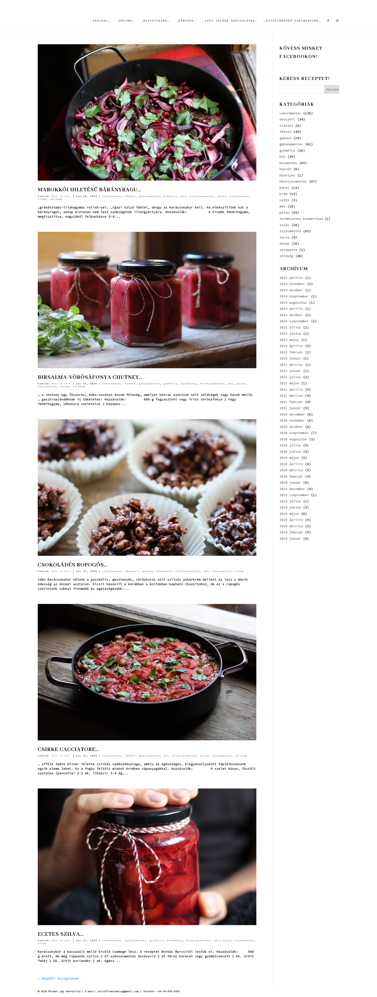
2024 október (291, 290)
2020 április (291, 464)
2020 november (292, 420)
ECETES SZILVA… (61, 934)
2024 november (292, 284)
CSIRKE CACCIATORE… (68, 749)
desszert (132, 571)
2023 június (290, 333)
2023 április (291, 346)
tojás (284, 225)
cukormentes (112, 196)
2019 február (291, 532)
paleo (222, 196)
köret (284, 188)
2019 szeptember (294, 495)
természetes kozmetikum (301, 219)
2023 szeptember (294, 321)
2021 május (289, 383)
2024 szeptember (294, 296)
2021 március (291, 395)
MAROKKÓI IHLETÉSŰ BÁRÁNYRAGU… (89, 189)
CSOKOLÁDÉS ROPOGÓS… (72, 564)
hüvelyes (287, 175)
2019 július (290, 501)
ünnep (42, 199)
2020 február (291, 476)
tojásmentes (239, 196)
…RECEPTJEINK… (155, 20)
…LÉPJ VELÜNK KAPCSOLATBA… (230, 20)
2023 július (290, 327)
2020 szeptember (294, 433)
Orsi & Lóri (61, 196)
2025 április (291, 278)
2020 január (290, 482)
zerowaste (288, 250)
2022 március (291, 365)
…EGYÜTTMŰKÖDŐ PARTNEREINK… (292, 20)
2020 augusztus (293, 439)
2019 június (290, 507)
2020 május (289, 458)
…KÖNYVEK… (186, 20)
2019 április (291, 520)
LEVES (284, 200)
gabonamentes (149, 196)
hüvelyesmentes (202, 196)
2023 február (291, 352)
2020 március (291, 470)
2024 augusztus (293, 302)
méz (230, 383)
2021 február (291, 402)
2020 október (291, 427)
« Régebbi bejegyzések (58, 978)
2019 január (290, 538)
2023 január (290, 358)
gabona (147, 571)
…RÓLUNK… (125, 20)
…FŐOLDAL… (100, 20)
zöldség (56, 199)
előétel (286, 126)
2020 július (290, 445)
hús (183, 196)
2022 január (290, 371)
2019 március (291, 526)
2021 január (290, 408)
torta (284, 237)
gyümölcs (170, 196)
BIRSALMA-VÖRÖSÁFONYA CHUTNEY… (90, 377)
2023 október (291, 315)
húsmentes (189, 383)
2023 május (289, 340)
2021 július (290, 377)
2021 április (291, 389)
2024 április (291, 309)
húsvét (285, 169)
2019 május (289, 514)
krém (283, 194)
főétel (130, 196)
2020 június (290, 451)
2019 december (292, 489)
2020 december (292, 414)
